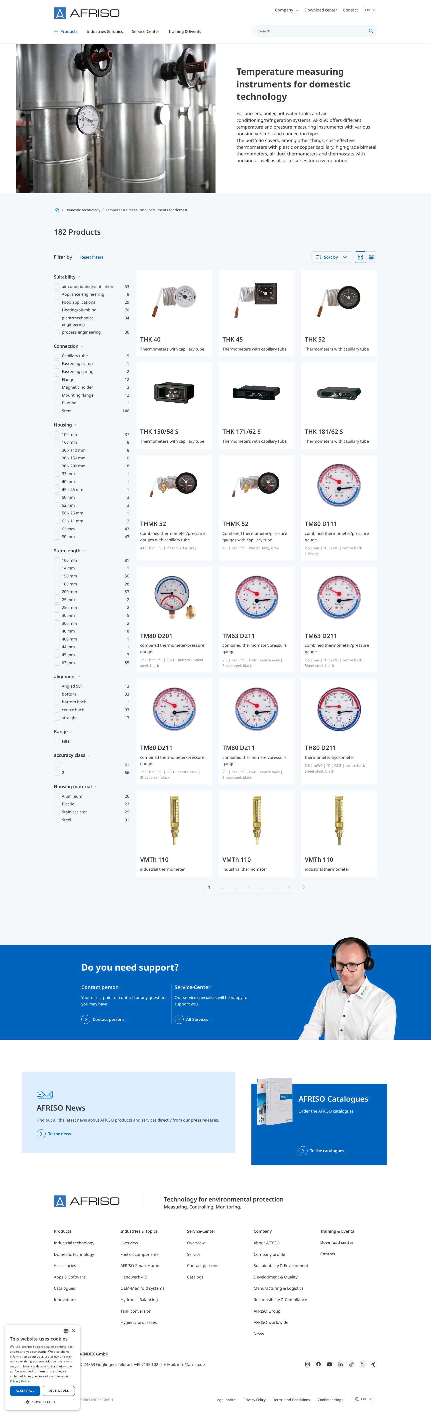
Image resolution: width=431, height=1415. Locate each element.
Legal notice (226, 1399)
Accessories (65, 1265)
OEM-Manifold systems (142, 1288)
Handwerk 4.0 (133, 1277)
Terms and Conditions (291, 1399)
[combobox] (332, 257)
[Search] (371, 31)
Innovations (65, 1299)
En (368, 9)
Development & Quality (276, 1277)
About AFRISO (267, 1243)
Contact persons (108, 1019)
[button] (42, 1402)
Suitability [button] (65, 277)
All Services (197, 1019)
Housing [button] (63, 425)
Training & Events (337, 1231)
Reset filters (92, 257)
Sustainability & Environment (281, 1265)
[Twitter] (362, 1364)
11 (289, 887)
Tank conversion (135, 1311)
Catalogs (195, 1277)
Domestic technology (74, 1254)
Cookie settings (330, 1399)
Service (194, 1254)
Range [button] (61, 731)
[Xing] (373, 1364)
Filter (66, 741)
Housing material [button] (73, 786)
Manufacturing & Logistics (279, 1288)
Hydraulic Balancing (139, 1299)
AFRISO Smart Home (139, 1265)
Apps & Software (70, 1277)
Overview (129, 1243)
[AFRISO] (87, 13)
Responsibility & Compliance (280, 1299)
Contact (350, 10)
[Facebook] (319, 1364)
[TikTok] (351, 1364)
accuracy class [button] (69, 755)
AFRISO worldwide (271, 1322)
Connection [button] (66, 346)
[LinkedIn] (340, 1364)
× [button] (73, 1331)
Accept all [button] (25, 1391)
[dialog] (42, 1367)
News (259, 1334)
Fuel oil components (139, 1254)
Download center (321, 10)
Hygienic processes (138, 1322)
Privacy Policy (254, 1399)
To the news (59, 1133)
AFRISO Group (267, 1311)
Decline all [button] (59, 1391)
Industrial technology (74, 1243)
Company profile (269, 1254)
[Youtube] (329, 1364)
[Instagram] (308, 1364)
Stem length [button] (67, 551)
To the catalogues (327, 1150)
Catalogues (64, 1288)
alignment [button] (65, 676)
